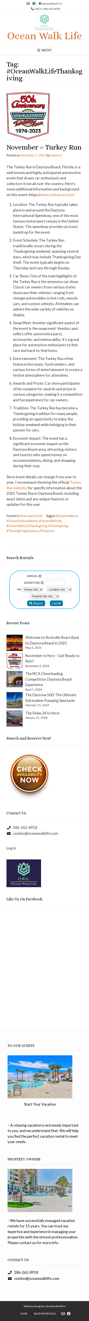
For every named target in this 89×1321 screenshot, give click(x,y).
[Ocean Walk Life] (44, 22)
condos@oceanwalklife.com (35, 833)
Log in (11, 848)
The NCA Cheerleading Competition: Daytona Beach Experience (48, 679)
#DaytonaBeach (67, 516)
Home (23, 1313)
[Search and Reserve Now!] (29, 799)
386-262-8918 (25, 827)
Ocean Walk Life (44, 36)
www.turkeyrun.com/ (58, 194)
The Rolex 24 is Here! (42, 713)
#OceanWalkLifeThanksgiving (26, 526)
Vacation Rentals (45, 1313)
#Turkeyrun (47, 531)
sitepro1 (56, 155)
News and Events (31, 516)
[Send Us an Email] (28, 4)
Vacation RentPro (55, 1306)
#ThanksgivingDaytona (22, 531)
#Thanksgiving (58, 526)
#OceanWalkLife (50, 521)
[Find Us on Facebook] (34, 4)
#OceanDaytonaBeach (22, 521)
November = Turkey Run (43, 147)
